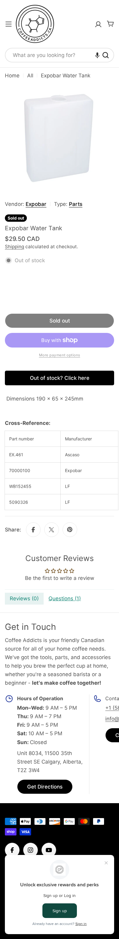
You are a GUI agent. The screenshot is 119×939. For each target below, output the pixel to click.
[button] (97, 55)
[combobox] (59, 55)
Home (12, 75)
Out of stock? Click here (59, 378)
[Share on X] (51, 529)
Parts (75, 204)
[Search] (105, 55)
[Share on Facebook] (33, 529)
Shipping (14, 246)
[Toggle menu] (8, 24)
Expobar (36, 204)
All (30, 75)
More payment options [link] (59, 355)
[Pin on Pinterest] (70, 529)
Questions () (65, 598)
